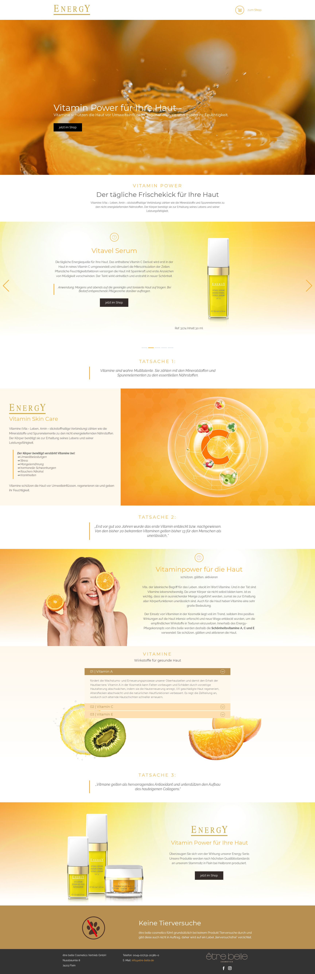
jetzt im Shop (68, 127)
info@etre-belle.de (143, 960)
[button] (6, 286)
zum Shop (254, 10)
